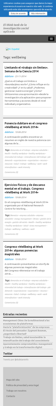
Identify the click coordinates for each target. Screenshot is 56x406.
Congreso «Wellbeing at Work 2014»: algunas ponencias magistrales (24, 250)
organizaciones (20, 160)
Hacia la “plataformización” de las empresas (26, 327)
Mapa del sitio (13, 380)
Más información (38, 13)
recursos (43, 160)
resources (8, 164)
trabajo (23, 164)
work (39, 164)
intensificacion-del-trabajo (35, 157)
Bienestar (14, 215)
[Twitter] (9, 402)
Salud (16, 164)
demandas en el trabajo (20, 150)
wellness (25, 229)
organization (33, 160)
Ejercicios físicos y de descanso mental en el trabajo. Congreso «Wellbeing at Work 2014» (25, 188)
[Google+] (22, 402)
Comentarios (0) (11, 172)
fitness (36, 219)
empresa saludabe (27, 215)
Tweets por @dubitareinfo (15, 359)
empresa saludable (39, 150)
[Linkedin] (18, 402)
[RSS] (31, 402)
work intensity (24, 167)
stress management (38, 226)
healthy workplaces (37, 154)
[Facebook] (13, 402)
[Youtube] (27, 402)
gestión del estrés (19, 222)
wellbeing (32, 164)
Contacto (10, 396)
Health (7, 154)
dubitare (9, 76)
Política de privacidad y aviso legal (22, 385)
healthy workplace (19, 154)
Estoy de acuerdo (18, 13)
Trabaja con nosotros (16, 390)
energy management (23, 219)
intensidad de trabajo (14, 157)
